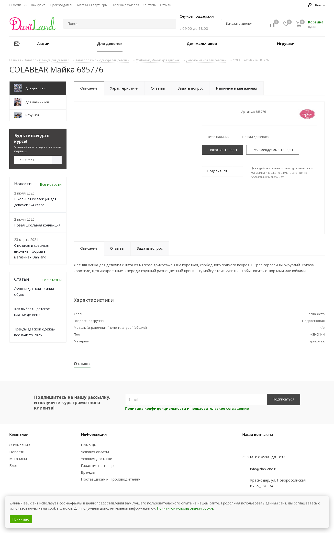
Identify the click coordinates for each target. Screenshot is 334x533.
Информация (94, 434)
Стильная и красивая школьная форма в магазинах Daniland (31, 251)
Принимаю (21, 519)
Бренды (88, 472)
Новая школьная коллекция (37, 225)
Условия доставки (96, 458)
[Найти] (170, 24)
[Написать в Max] (258, 447)
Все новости (51, 184)
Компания (18, 434)
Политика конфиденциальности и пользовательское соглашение (187, 408)
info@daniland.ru (264, 468)
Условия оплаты (95, 451)
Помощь (88, 444)
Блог (13, 465)
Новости (16, 451)
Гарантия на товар (97, 465)
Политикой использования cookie (185, 508)
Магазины (18, 458)
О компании (19, 444)
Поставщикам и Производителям (110, 479)
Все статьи (52, 279)
